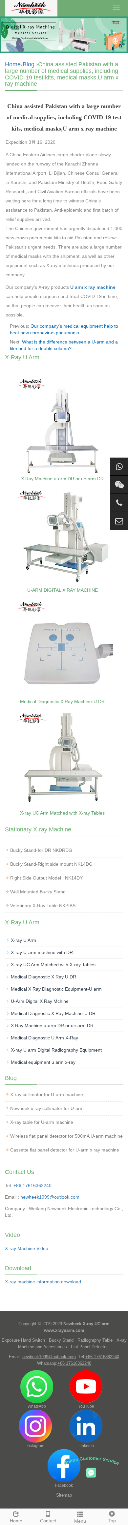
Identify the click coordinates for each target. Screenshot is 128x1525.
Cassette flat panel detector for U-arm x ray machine (64, 1149)
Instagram (35, 1446)
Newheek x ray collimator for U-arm (47, 1108)
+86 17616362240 (32, 1185)
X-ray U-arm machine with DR (42, 952)
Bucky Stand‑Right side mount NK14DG (51, 864)
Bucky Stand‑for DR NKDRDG (41, 850)
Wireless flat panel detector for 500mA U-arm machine (66, 1136)
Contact (48, 1520)
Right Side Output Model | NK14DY (46, 878)
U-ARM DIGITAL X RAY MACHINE (62, 590)
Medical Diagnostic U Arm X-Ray (44, 1037)
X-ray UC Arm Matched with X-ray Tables (62, 813)
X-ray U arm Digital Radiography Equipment (56, 1050)
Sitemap (64, 1495)
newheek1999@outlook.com (49, 1197)
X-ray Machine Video (26, 1248)
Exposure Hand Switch (23, 1340)
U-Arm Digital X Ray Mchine (40, 1001)
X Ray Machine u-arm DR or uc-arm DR (62, 478)
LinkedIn (86, 1446)
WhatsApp (37, 1406)
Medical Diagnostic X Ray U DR (43, 976)
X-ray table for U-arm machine (41, 1122)
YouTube (86, 1406)
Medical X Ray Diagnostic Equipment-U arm (56, 989)
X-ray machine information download (43, 1281)
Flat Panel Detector (89, 1346)
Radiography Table (95, 1340)
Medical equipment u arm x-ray (43, 1062)
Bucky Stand (61, 1340)
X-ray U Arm (23, 940)
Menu (80, 1521)
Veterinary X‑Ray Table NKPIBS (42, 905)
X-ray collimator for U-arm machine (46, 1094)
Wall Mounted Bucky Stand (38, 891)
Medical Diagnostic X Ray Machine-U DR (62, 701)
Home (13, 64)
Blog (28, 64)
